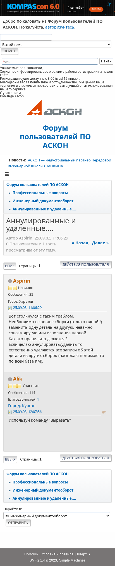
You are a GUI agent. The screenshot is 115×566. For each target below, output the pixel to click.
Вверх (10, 459)
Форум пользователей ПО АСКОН (55, 136)
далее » (100, 242)
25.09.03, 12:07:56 (27, 411)
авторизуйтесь (59, 27)
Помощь (31, 554)
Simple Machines (72, 560)
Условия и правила (57, 554)
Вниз (9, 266)
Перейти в (12, 508)
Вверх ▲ (84, 554)
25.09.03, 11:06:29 (27, 307)
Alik (17, 378)
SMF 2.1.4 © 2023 (43, 560)
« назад (80, 242)
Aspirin (21, 281)
